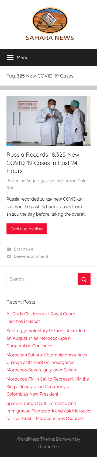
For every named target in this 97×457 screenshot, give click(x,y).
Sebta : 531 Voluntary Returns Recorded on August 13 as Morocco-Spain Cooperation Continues (45, 338)
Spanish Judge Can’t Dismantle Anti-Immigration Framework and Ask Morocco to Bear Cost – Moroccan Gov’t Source (48, 411)
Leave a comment (31, 256)
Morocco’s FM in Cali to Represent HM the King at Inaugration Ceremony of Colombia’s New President (47, 387)
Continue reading (27, 229)
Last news (23, 249)
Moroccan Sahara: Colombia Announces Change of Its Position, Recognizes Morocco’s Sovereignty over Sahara (46, 362)
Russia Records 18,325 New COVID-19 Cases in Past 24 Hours (42, 163)
